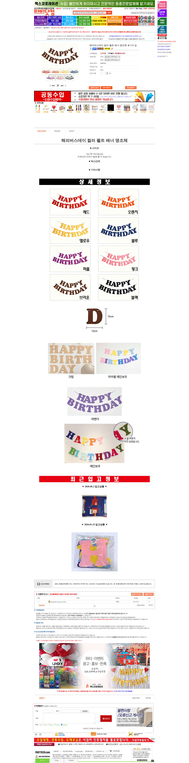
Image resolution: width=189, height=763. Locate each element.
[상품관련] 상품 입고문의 (58, 602)
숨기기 (152, 761)
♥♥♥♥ (58, 725)
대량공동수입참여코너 (164, 44)
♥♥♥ (51, 725)
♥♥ (46, 725)
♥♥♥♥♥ (65, 725)
